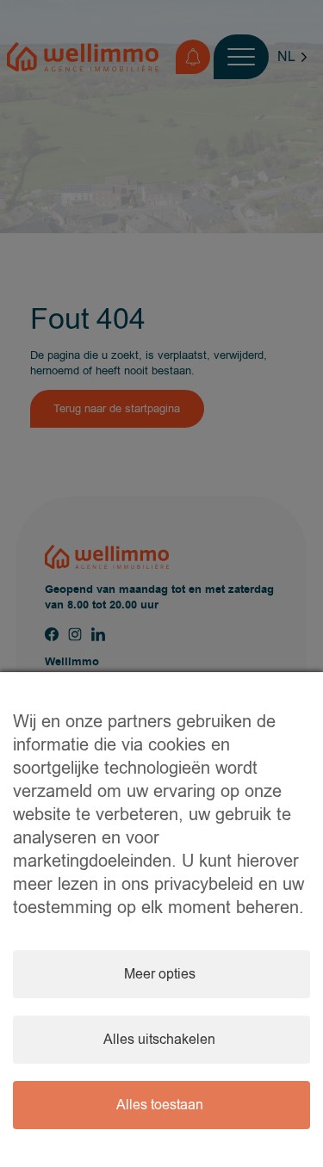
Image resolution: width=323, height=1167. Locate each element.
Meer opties (160, 974)
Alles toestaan (159, 1105)
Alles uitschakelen (159, 1039)
